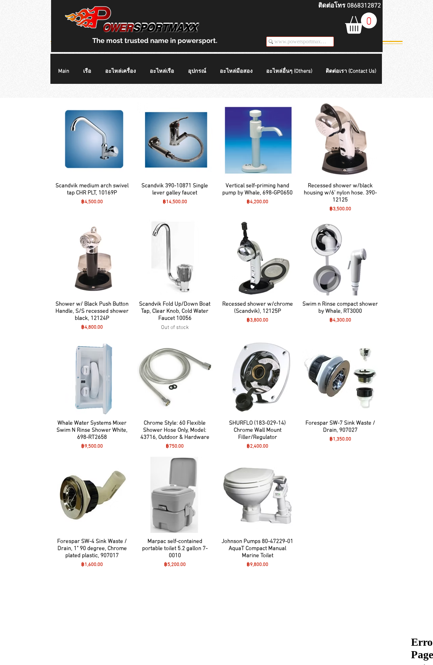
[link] (361, 23)
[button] (89, 71)
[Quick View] (92, 139)
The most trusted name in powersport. (155, 41)
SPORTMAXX (165, 28)
